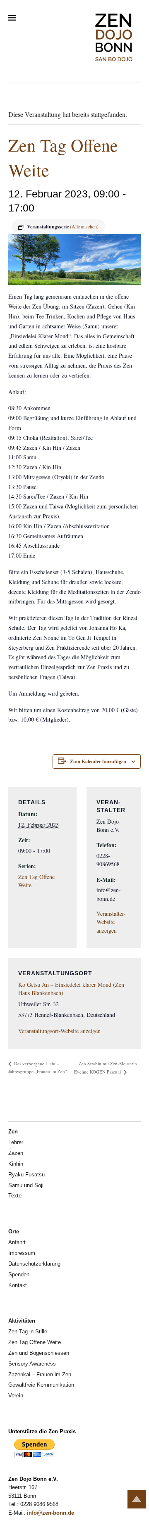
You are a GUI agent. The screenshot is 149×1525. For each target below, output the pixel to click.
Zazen (15, 1153)
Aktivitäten (21, 1321)
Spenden (18, 1274)
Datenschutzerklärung (34, 1264)
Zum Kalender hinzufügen (98, 761)
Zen (13, 1131)
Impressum (21, 1253)
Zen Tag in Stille (27, 1331)
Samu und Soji (25, 1185)
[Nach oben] (136, 1499)
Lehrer (15, 1142)
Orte (13, 1231)
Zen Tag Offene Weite (34, 1342)
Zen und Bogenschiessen (38, 1353)
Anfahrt (17, 1242)
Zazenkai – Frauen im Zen (39, 1374)
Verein (15, 1395)
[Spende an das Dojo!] (34, 1455)
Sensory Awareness (32, 1364)
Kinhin (15, 1164)
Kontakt (17, 1285)
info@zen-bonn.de (50, 1513)
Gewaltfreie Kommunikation (41, 1385)
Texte (15, 1195)
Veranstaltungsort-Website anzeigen (59, 1031)
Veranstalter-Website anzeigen (111, 922)
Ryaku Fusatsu (26, 1174)
